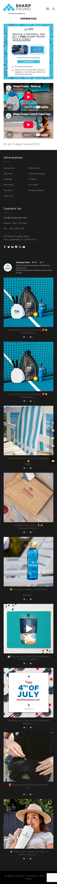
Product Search (36, 190)
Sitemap (8, 179)
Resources (9, 168)
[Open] (28, 302)
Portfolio (8, 190)
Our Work (33, 185)
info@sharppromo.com (15, 218)
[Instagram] (50, 324)
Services (8, 174)
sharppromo (28, 280)
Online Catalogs (36, 174)
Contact (32, 179)
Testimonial (34, 168)
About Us (8, 196)
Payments (9, 185)
